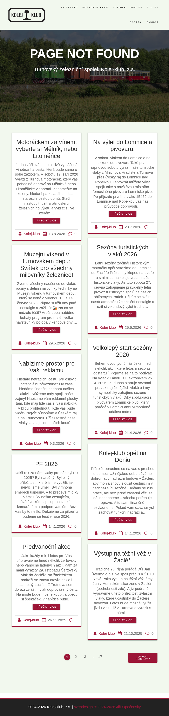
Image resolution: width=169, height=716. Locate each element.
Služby (153, 7)
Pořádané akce (95, 7)
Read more (46, 221)
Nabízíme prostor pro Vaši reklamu (46, 367)
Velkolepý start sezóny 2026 (122, 351)
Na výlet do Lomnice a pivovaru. (122, 145)
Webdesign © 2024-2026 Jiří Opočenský (107, 707)
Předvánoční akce (46, 546)
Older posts (142, 658)
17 (101, 656)
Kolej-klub (31, 234)
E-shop (153, 22)
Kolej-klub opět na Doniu (122, 456)
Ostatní (136, 22)
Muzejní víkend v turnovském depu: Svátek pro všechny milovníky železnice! (46, 264)
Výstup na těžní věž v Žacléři (122, 557)
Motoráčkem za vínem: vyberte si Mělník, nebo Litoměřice (46, 149)
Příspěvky (69, 7)
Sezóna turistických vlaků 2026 (122, 250)
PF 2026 (46, 464)
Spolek (136, 7)
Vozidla (119, 7)
